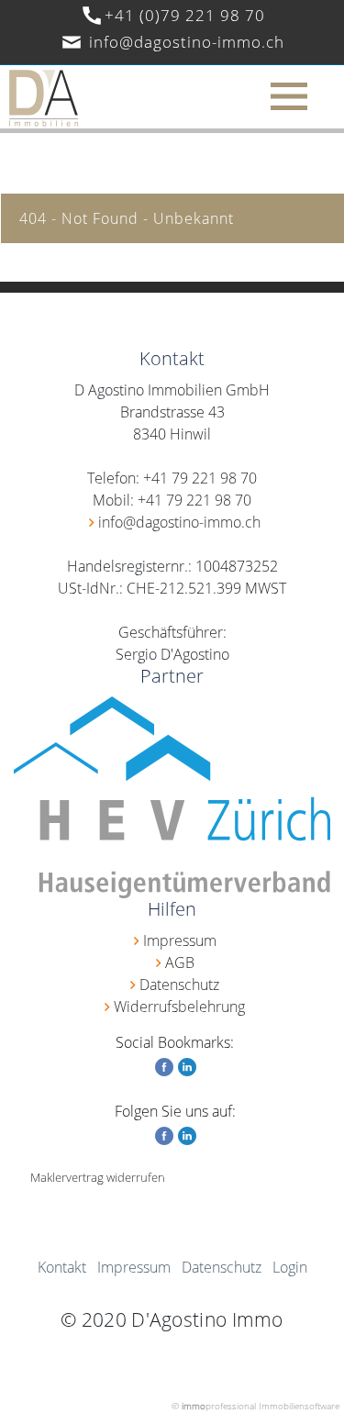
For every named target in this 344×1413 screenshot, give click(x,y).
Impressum (179, 940)
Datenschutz (179, 984)
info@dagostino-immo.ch (186, 41)
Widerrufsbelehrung (179, 1006)
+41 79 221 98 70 (200, 478)
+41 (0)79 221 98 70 (185, 15)
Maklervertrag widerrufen (97, 1177)
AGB (179, 962)
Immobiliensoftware (299, 1405)
